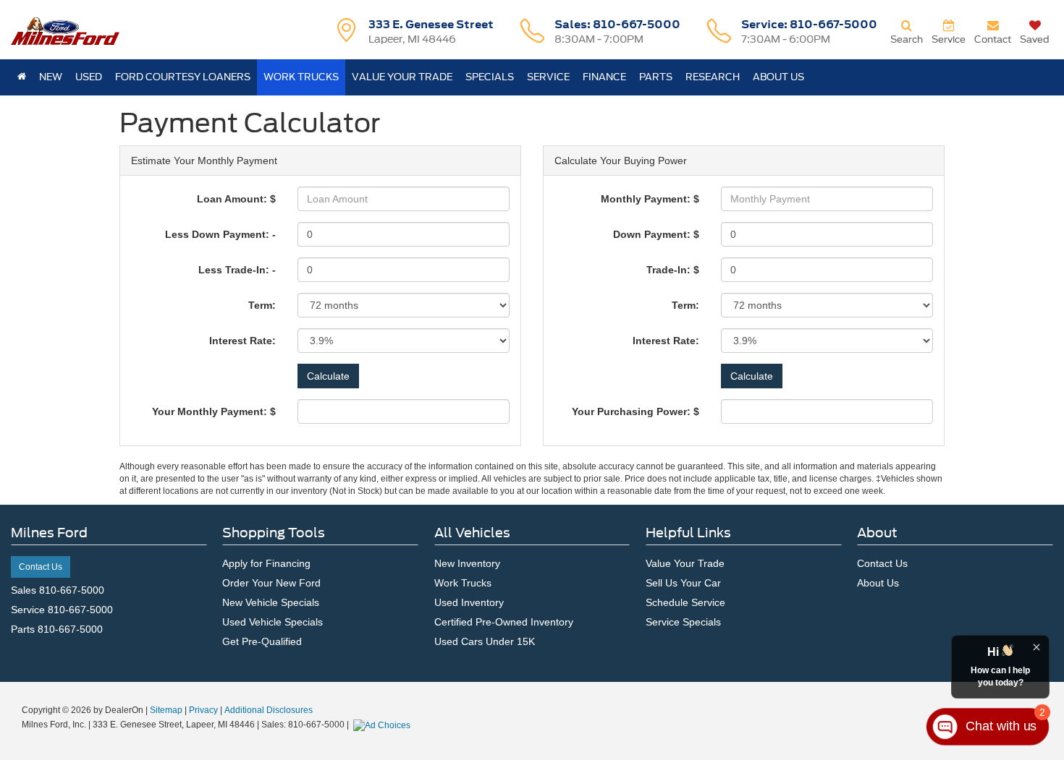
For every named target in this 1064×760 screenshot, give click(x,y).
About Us (878, 583)
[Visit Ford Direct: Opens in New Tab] (383, 725)
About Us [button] (778, 77)
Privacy (203, 710)
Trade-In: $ (672, 270)
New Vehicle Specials (270, 602)
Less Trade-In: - (237, 270)
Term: (262, 305)
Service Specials (683, 622)
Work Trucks (462, 583)
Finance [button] (604, 77)
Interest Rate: (242, 340)
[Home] (22, 77)
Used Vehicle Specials (272, 622)
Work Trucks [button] (301, 77)
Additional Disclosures (268, 710)
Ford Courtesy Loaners (182, 77)
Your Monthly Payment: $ (214, 411)
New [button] (50, 77)
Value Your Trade (402, 77)
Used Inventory (469, 602)
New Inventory (467, 563)
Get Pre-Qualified (262, 641)
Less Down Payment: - (220, 234)
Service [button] (548, 77)
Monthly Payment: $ (650, 199)
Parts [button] (655, 77)
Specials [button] (489, 77)
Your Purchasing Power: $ (635, 411)
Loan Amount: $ (236, 199)
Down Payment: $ (656, 234)
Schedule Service (685, 602)
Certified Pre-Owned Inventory (503, 622)
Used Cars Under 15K (484, 641)
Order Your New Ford (271, 583)
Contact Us (40, 567)
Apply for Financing (266, 563)
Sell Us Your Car (683, 583)
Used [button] (88, 77)
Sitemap (166, 710)
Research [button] (712, 77)
